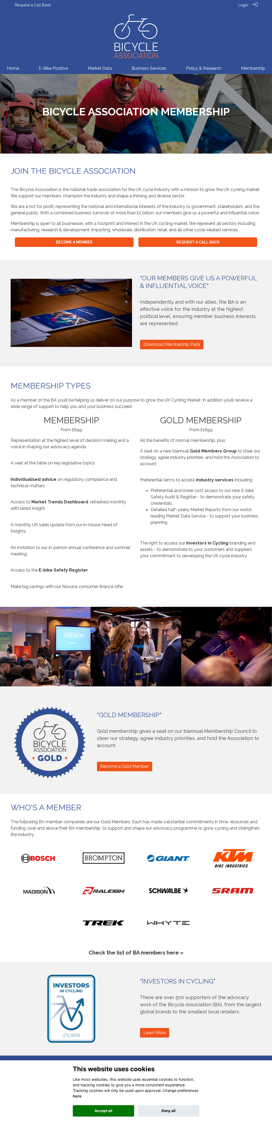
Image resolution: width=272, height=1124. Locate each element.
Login (243, 5)
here (77, 1096)
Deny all (169, 1111)
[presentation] (7, 646)
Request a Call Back (33, 5)
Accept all (103, 1111)
